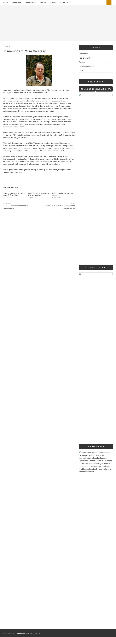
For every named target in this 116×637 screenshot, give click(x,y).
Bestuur (82, 62)
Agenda (53, 2)
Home (5, 2)
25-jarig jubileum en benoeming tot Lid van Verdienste (59, 207)
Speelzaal (16, 2)
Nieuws (43, 2)
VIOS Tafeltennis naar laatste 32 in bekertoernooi (38, 194)
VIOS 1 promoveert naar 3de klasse (62, 194)
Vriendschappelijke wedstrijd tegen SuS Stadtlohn (13, 194)
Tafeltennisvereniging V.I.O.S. (29, 633)
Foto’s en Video (85, 58)
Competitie (83, 53)
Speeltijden (30, 2)
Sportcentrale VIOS (86, 66)
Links (81, 70)
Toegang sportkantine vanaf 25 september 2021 (15, 207)
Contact (64, 2)
